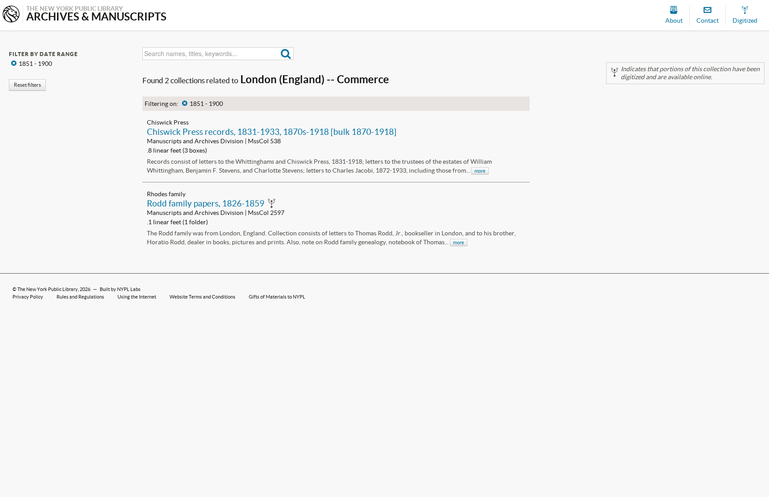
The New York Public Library (47, 289)
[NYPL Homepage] (11, 14)
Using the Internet (136, 296)
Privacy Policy (27, 296)
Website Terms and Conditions (202, 296)
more (480, 171)
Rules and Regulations (80, 296)
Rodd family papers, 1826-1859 (205, 203)
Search (286, 53)
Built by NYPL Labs (120, 289)
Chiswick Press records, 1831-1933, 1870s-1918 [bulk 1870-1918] (272, 132)
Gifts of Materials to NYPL (277, 296)
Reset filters (27, 85)
